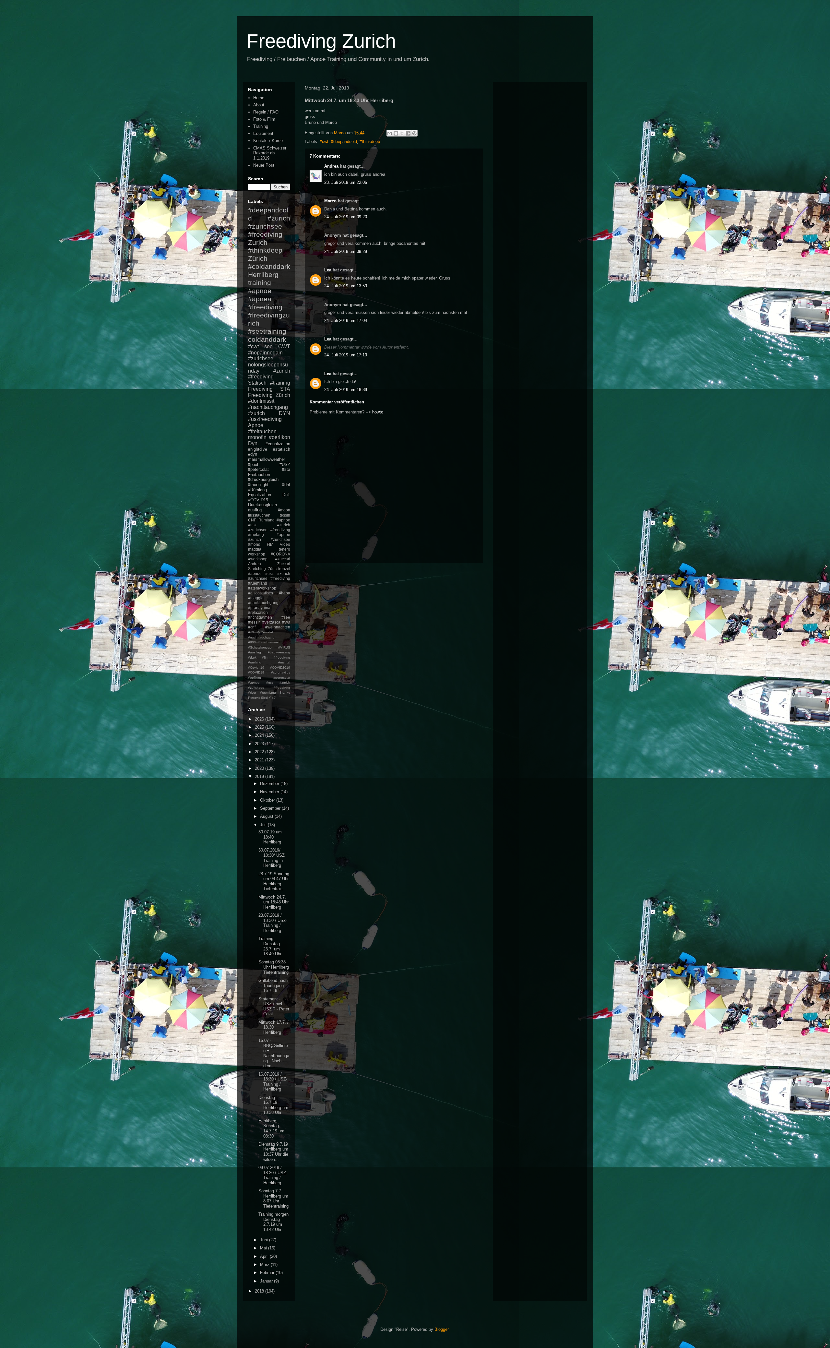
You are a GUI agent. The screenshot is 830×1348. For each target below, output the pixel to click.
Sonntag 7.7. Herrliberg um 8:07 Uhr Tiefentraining (273, 1198)
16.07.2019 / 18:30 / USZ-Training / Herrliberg (272, 1082)
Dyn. (253, 443)
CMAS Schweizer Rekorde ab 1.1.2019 (269, 153)
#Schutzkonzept (260, 647)
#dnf (286, 484)
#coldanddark (269, 266)
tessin (285, 515)
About (258, 104)
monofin (257, 437)
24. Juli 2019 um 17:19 (345, 354)
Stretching (257, 569)
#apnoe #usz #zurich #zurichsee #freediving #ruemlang (269, 578)
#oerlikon (279, 437)
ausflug (255, 509)
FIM (270, 544)
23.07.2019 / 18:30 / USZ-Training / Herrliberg (272, 923)
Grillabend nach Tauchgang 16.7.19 (273, 985)
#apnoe (259, 290)
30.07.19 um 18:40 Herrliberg (270, 836)
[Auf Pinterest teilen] (414, 133)
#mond (254, 544)
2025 (260, 727)
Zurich (257, 242)
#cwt (324, 141)
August (267, 816)
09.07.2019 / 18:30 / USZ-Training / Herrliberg (272, 1175)
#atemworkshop (262, 588)
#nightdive (257, 449)
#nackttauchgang (263, 603)
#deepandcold (344, 141)
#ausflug (254, 652)
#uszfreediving (265, 419)
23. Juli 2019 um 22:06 (345, 182)
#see (285, 617)
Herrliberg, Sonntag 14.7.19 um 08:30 (271, 1128)
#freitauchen (262, 431)
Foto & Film (264, 119)
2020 (260, 768)
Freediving (260, 389)
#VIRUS (284, 647)
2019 (260, 776)
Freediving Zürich (269, 395)
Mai (264, 1248)
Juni (264, 1239)
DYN (284, 413)
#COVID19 (258, 499)
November (270, 791)
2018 (260, 1291)
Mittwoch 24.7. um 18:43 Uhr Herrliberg (273, 902)
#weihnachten (277, 627)
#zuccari (282, 559)
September (271, 808)
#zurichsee (260, 358)
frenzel (284, 569)
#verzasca (271, 622)
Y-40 (272, 697)
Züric (272, 569)
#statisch (281, 449)
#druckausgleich (263, 479)
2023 (260, 743)
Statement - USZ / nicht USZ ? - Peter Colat (273, 1006)
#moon (284, 510)
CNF (252, 520)
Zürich (257, 258)
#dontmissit (261, 401)
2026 (260, 719)
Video (285, 544)
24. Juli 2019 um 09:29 (345, 251)
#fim (265, 657)
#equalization (278, 443)
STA (285, 389)
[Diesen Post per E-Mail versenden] (389, 133)
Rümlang (266, 520)
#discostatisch (260, 593)
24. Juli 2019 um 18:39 (345, 389)
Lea (327, 270)
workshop (256, 554)
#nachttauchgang (268, 407)
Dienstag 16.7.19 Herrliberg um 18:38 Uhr (273, 1105)
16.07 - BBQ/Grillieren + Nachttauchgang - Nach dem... (273, 1053)
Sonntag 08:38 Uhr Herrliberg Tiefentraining (273, 967)
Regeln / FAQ (266, 112)
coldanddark (267, 339)
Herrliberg (263, 274)
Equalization (259, 494)
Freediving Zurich (321, 41)
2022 (260, 751)
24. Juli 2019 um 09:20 (345, 216)
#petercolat (258, 469)
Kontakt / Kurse (268, 140)
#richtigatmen (260, 617)
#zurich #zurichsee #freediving (269, 226)
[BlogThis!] (396, 133)
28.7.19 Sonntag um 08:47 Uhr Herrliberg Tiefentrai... (273, 881)
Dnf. (286, 494)
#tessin (254, 622)
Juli (264, 824)
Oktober (268, 800)
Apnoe (255, 425)
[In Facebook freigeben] (408, 133)
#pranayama (259, 607)
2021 (260, 760)
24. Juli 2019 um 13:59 (345, 285)
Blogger (441, 1329)
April (265, 1256)
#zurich (256, 413)
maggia (254, 549)
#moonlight (258, 484)
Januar (267, 1281)
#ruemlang (268, 692)
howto (377, 412)
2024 (260, 735)
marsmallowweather (266, 459)
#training (280, 383)
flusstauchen (259, 515)
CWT (284, 346)
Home (258, 97)
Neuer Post (263, 165)
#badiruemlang (279, 652)
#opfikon (254, 677)
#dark (252, 657)
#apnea (259, 299)
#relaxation (258, 612)
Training (260, 126)
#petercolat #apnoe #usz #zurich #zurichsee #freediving (269, 682)
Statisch (257, 383)
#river (252, 692)
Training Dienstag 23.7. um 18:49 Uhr (269, 946)
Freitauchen (259, 474)
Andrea (331, 166)
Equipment (263, 133)
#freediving (265, 307)
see (268, 346)
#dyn (252, 454)
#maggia (256, 598)
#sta (286, 469)
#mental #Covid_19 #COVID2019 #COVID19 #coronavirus (269, 667)
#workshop (257, 559)
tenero (284, 549)
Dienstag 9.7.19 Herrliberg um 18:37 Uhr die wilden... (273, 1152)
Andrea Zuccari (269, 564)
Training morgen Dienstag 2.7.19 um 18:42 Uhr (273, 1222)
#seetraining (267, 331)
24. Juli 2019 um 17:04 (345, 320)
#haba (284, 593)
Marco (330, 200)
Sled (264, 697)
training (259, 282)
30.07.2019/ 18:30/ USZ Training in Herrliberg (271, 858)
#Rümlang (257, 489)
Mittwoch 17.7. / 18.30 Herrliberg (273, 1027)
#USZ (284, 464)
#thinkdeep (370, 141)
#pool (253, 464)
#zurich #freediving (269, 374)
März (265, 1264)
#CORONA (280, 554)
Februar (268, 1272)
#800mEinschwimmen (264, 642)
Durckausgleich (262, 504)
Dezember (270, 783)
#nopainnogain (265, 352)
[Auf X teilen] (402, 133)
